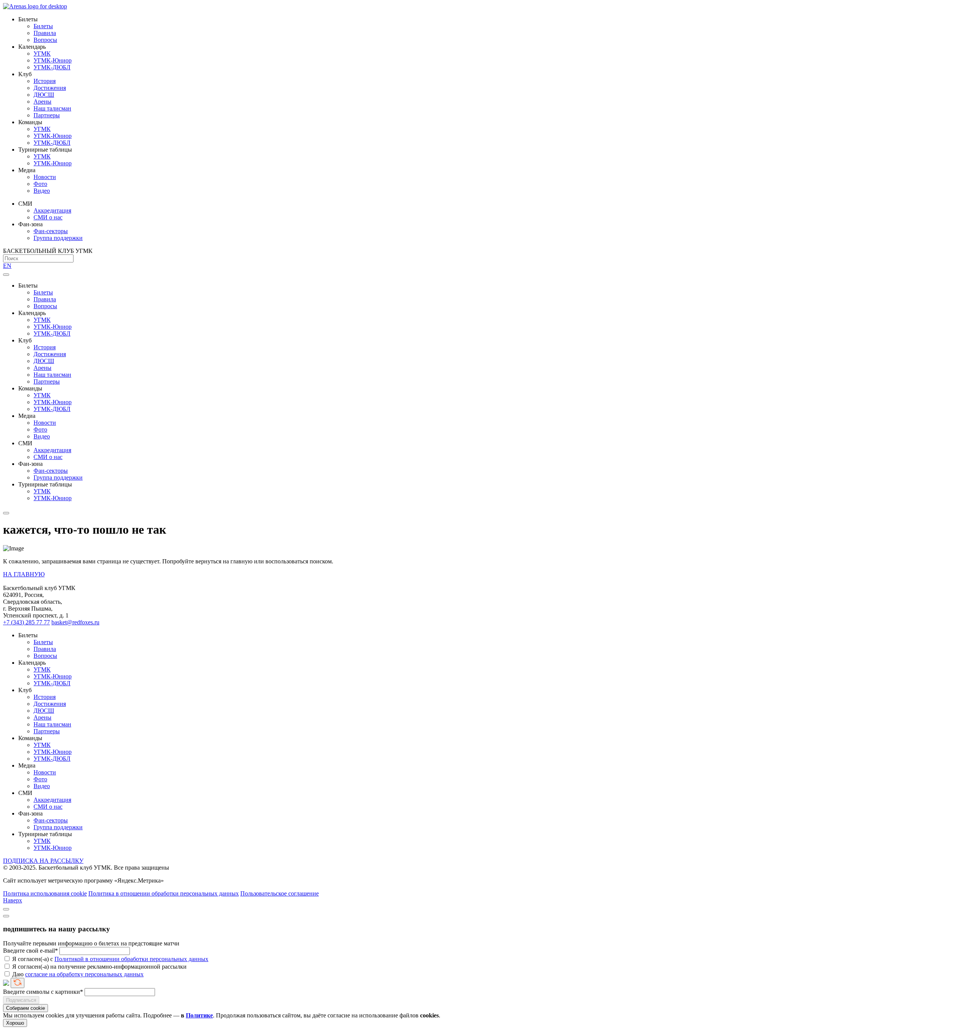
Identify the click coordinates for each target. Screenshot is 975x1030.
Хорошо (15, 1023)
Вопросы (45, 40)
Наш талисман (52, 108)
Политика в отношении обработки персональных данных (163, 893)
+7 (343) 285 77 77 (26, 622)
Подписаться (21, 1000)
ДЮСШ (44, 94)
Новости (45, 177)
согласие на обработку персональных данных (84, 974)
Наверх (12, 900)
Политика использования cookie (45, 893)
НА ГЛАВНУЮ (24, 574)
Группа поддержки (58, 238)
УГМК (42, 53)
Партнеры (47, 115)
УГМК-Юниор (53, 60)
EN (7, 265)
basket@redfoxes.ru (75, 622)
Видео (42, 190)
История (45, 81)
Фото (40, 184)
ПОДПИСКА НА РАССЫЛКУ (43, 860)
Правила (45, 33)
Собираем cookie (25, 1008)
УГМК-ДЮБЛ (52, 67)
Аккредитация (52, 210)
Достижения (50, 88)
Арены (42, 101)
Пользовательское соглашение (279, 893)
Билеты (43, 26)
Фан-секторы (51, 231)
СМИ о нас (48, 217)
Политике (199, 1015)
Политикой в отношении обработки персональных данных (131, 959)
